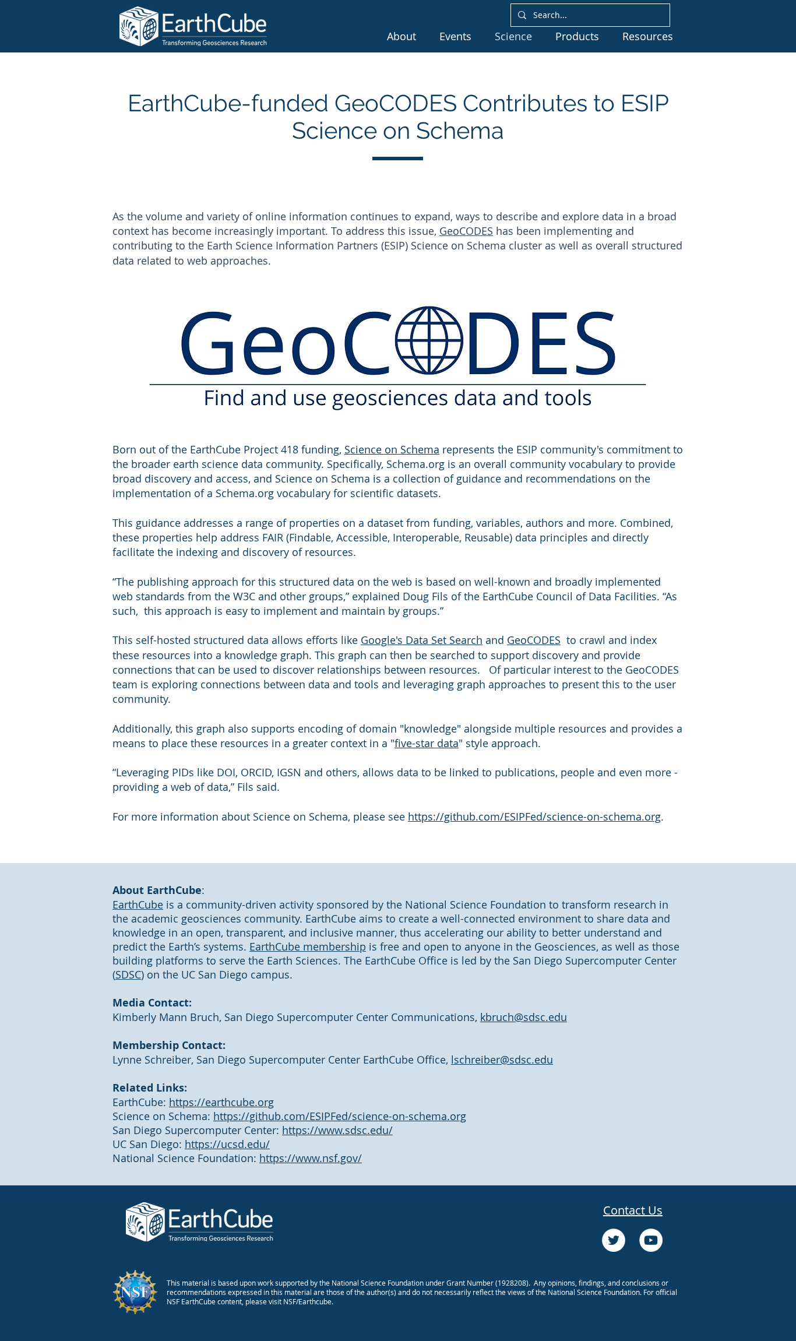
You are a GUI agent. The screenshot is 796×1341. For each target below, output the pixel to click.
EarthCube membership (307, 946)
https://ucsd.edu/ (227, 1144)
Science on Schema (391, 449)
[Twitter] (613, 1240)
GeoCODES (466, 231)
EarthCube (137, 904)
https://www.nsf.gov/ (310, 1158)
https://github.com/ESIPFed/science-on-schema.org (534, 816)
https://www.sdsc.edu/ (337, 1130)
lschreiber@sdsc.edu (502, 1060)
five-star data (427, 743)
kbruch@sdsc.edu (523, 1017)
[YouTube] (651, 1240)
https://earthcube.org (221, 1102)
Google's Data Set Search (421, 640)
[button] (401, 36)
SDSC (128, 974)
